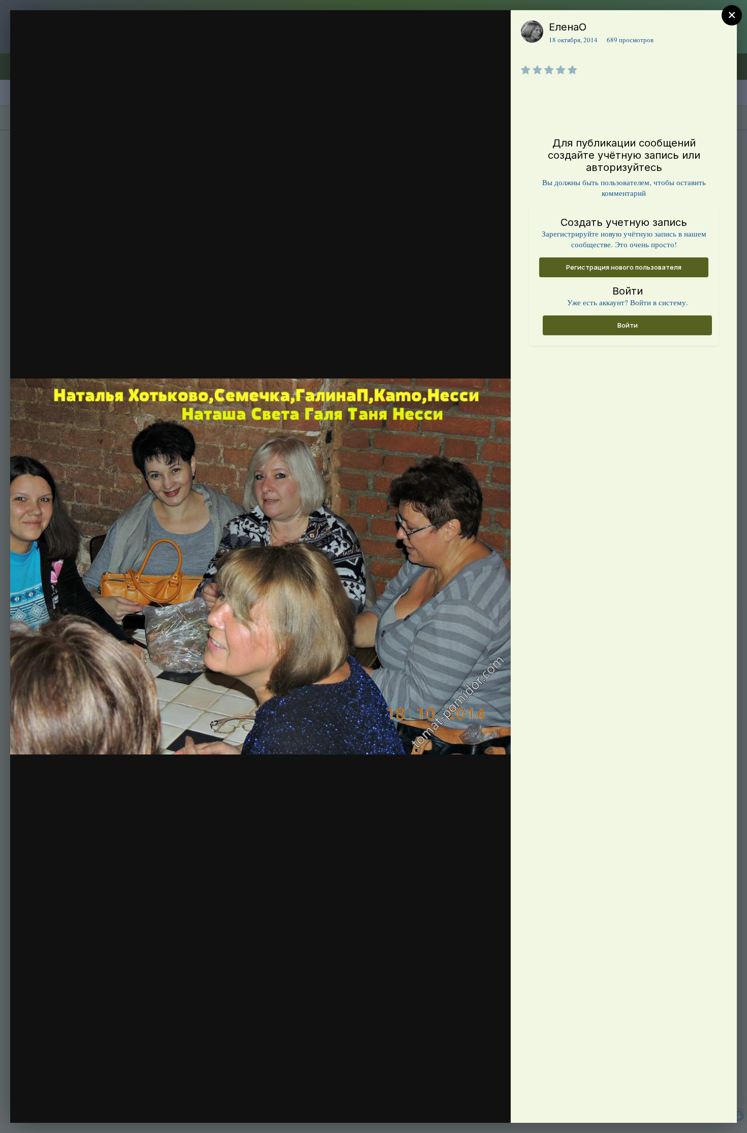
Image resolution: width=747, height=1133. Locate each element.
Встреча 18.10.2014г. (95, 47)
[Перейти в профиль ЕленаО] (532, 31)
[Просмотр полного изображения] (493, 28)
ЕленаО (567, 27)
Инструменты (466, 1104)
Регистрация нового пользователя (623, 267)
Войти (627, 325)
